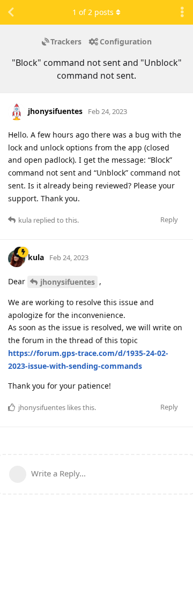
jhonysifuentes (67, 282)
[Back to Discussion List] (10, 12)
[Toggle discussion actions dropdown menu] (182, 12)
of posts (93, 12)
